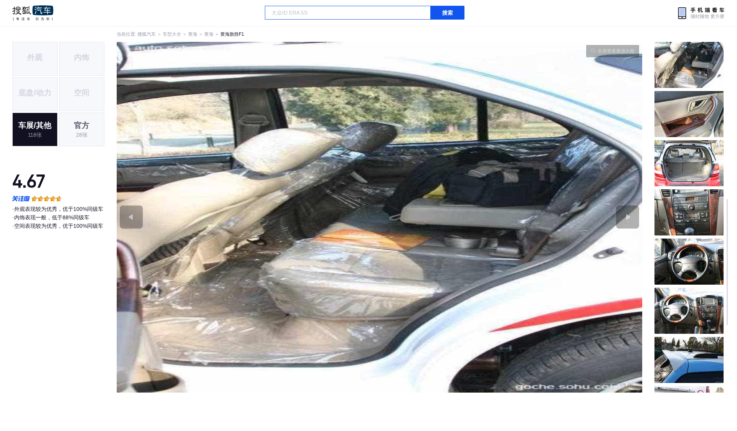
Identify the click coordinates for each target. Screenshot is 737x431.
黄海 (192, 34)
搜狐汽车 (32, 13)
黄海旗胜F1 (232, 34)
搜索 (447, 13)
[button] (248, 217)
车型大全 (172, 34)
